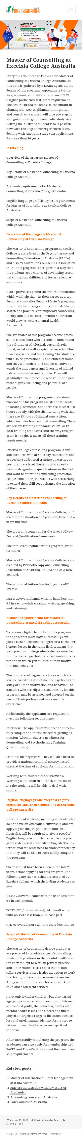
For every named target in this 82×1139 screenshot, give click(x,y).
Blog (20, 1124)
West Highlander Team (47, 1120)
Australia (11, 1124)
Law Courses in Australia (28, 1102)
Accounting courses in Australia (33, 1097)
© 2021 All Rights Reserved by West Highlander (33, 1134)
